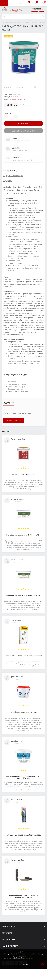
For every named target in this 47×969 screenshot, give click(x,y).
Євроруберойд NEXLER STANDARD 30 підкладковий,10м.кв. (23, 896)
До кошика (23, 123)
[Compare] (41, 87)
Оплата (15, 138)
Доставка (16, 148)
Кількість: (8, 113)
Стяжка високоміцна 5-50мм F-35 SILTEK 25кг (23, 656)
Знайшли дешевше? (27, 105)
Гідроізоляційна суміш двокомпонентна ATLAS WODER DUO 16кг (24, 778)
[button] (20, 3)
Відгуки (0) (7, 180)
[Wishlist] (34, 87)
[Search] (42, 16)
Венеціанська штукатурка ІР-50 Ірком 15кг (23, 535)
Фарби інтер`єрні (32, 23)
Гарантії (15, 157)
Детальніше (29, 958)
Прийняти (24, 964)
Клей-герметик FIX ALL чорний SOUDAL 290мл (23, 835)
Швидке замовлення (23, 130)
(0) (22, 87)
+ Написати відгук (13, 420)
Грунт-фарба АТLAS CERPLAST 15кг (23, 712)
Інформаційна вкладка (13, 175)
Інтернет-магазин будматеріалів (13, 23)
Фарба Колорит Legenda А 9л (23, 474)
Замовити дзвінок (37, 11)
